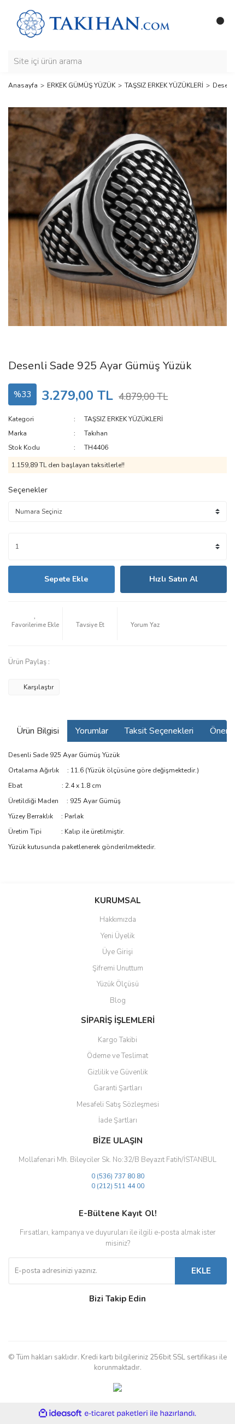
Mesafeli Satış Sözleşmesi (118, 1104)
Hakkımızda (117, 920)
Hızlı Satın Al (173, 579)
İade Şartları (117, 1120)
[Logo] (93, 24)
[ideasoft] (60, 1413)
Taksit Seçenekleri (159, 731)
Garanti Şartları (117, 1088)
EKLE (201, 1270)
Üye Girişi (117, 952)
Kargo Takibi (117, 1040)
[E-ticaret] (116, 1414)
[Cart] (216, 25)
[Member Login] (194, 25)
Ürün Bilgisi (37, 731)
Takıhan (96, 433)
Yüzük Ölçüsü (118, 984)
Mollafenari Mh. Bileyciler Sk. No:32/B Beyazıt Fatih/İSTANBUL (117, 1160)
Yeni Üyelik (117, 936)
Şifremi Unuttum (117, 968)
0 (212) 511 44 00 (117, 1186)
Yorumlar (91, 731)
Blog (118, 1000)
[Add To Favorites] (35, 623)
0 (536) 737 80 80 (117, 1176)
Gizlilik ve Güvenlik (117, 1072)
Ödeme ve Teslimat (117, 1056)
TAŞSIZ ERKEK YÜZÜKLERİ (123, 419)
